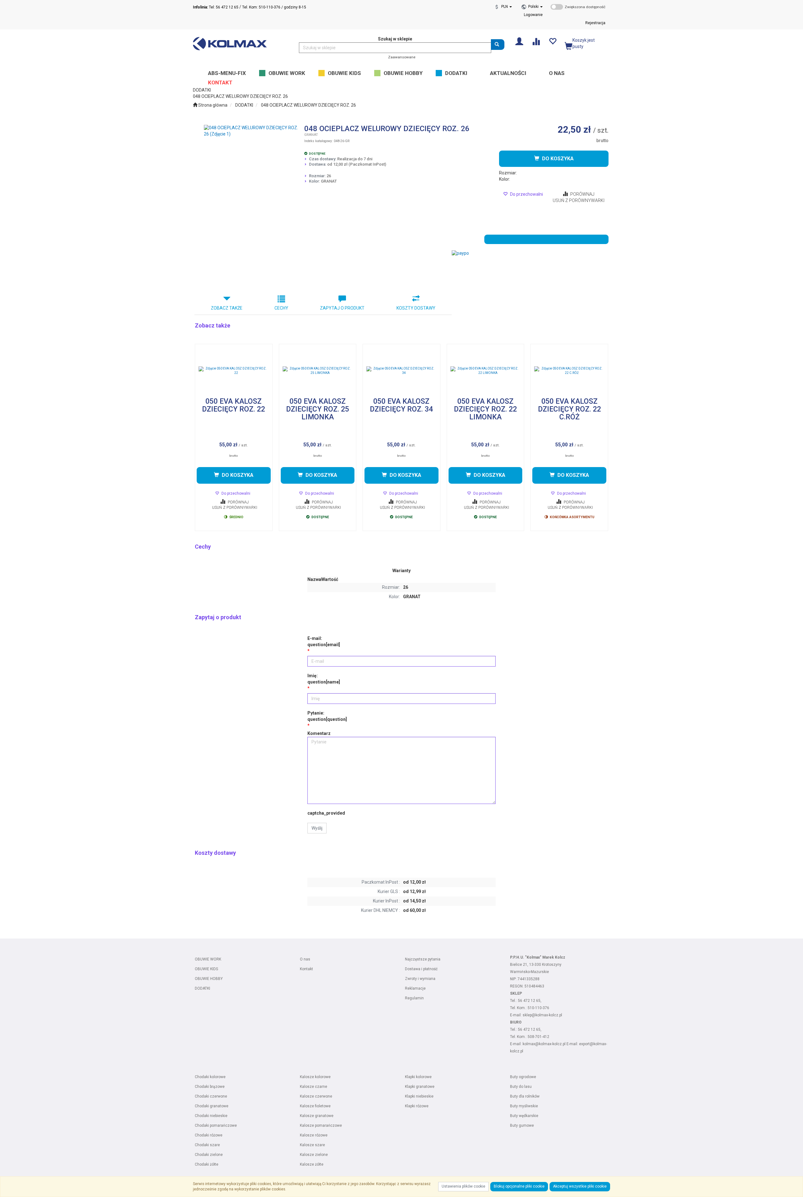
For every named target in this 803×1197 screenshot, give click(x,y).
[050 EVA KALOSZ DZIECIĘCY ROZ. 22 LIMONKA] (486, 371)
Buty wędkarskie (524, 1116)
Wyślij (316, 828)
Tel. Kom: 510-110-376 (261, 7)
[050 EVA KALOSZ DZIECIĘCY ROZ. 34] (401, 371)
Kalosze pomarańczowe (321, 1125)
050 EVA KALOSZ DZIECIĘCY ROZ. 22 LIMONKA (485, 409)
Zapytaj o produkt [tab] (342, 308)
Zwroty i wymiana (420, 978)
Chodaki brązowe (210, 1086)
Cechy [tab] (281, 308)
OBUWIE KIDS (206, 969)
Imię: (323, 678)
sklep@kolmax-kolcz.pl (542, 1015)
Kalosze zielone (314, 1154)
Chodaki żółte (206, 1164)
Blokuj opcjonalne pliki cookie (519, 1186)
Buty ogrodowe (523, 1077)
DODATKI (244, 105)
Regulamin (414, 998)
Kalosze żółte (311, 1164)
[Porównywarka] (536, 41)
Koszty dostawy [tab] (415, 308)
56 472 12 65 (529, 1000)
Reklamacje (415, 988)
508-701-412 (538, 1037)
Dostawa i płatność (421, 969)
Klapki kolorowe (418, 1077)
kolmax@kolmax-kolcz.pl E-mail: (551, 1044)
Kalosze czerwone (316, 1096)
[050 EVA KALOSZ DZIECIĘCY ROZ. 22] (234, 371)
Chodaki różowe (208, 1135)
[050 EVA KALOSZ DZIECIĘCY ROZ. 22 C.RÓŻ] (569, 371)
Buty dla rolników (525, 1096)
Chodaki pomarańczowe (216, 1125)
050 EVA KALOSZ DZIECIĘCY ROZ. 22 (233, 405)
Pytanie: (327, 716)
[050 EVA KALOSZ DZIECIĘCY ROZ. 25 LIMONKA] (318, 371)
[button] (535, 7)
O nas (305, 959)
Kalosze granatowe (316, 1116)
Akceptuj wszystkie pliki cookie (580, 1186)
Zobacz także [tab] (226, 308)
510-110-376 (538, 1008)
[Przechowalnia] (553, 41)
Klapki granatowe (419, 1086)
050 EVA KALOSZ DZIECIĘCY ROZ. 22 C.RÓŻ (569, 409)
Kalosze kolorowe (315, 1077)
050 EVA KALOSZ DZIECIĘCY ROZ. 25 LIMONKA (317, 409)
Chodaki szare (207, 1145)
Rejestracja (595, 23)
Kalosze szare (312, 1145)
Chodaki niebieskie (211, 1116)
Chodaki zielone (209, 1154)
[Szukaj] (497, 44)
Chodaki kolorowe (210, 1077)
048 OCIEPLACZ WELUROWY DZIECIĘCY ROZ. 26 (308, 105)
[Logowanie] (519, 41)
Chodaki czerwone (211, 1096)
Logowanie (533, 15)
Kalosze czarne (313, 1086)
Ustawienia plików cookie (463, 1186)
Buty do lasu (521, 1086)
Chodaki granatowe (211, 1106)
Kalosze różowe (313, 1135)
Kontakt (306, 969)
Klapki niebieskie (419, 1096)
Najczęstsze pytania (422, 959)
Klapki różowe (416, 1106)
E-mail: (323, 641)
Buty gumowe (522, 1125)
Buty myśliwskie (524, 1106)
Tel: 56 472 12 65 (215, 7)
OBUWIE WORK (208, 959)
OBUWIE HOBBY (209, 978)
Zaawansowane (401, 57)
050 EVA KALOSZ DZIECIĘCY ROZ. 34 (401, 405)
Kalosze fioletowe (315, 1106)
